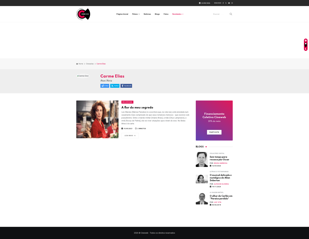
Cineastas (90, 64)
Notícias (147, 14)
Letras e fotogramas (219, 171)
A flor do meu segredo (137, 107)
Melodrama (127, 102)
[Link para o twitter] (226, 3)
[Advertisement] (154, 40)
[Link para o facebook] (223, 3)
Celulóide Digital (217, 153)
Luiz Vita (217, 202)
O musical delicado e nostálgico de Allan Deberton (221, 178)
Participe (214, 132)
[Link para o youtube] (229, 3)
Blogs (157, 14)
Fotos (166, 14)
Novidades (176, 14)
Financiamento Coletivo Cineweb (214, 117)
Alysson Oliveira (221, 184)
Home (80, 64)
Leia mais (129, 135)
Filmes (135, 14)
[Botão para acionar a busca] (231, 14)
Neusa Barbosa (220, 163)
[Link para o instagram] (232, 3)
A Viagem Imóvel (217, 192)
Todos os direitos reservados (162, 233)
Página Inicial (122, 14)
